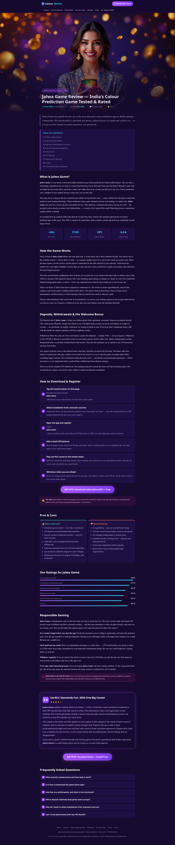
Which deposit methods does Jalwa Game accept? (68, 799)
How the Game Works (53, 141)
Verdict (90, 10)
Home (46, 10)
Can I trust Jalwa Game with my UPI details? (65, 814)
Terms (110, 827)
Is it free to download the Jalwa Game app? (65, 784)
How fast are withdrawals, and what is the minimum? (70, 792)
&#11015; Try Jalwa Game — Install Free (87, 757)
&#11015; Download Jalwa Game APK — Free (87, 489)
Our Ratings (50, 155)
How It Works (56, 10)
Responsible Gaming (53, 159)
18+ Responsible (107, 10)
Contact (66, 827)
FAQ (97, 10)
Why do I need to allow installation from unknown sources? (72, 807)
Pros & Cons (80, 10)
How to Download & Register (56, 148)
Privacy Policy (101, 827)
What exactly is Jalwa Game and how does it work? (68, 777)
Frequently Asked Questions (56, 166)
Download (69, 10)
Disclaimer (90, 827)
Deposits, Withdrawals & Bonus (57, 144)
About (59, 827)
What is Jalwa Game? (53, 137)
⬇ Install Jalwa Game (122, 3)
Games (53, 3)
